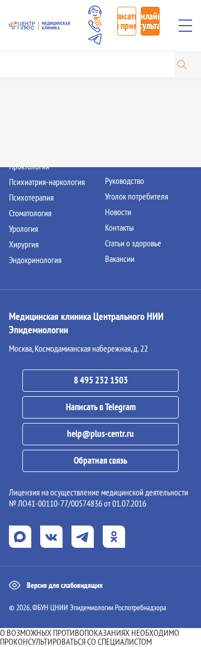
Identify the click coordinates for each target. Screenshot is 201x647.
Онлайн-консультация (150, 21)
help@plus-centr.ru (100, 433)
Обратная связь (100, 460)
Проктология (29, 166)
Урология (23, 228)
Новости (118, 211)
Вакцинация (123, 119)
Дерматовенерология (43, 88)
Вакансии (120, 258)
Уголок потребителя (136, 196)
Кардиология (29, 119)
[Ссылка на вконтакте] (51, 537)
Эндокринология (35, 259)
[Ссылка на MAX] (20, 537)
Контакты (119, 227)
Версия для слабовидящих (65, 585)
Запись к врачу (128, 88)
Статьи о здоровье (133, 243)
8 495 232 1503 (101, 380)
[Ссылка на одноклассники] (114, 537)
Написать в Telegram (101, 407)
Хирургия (24, 244)
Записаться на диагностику (147, 103)
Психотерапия (31, 197)
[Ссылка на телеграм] (82, 537)
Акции (115, 134)
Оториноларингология (44, 134)
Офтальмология (34, 150)
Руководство (124, 180)
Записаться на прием (126, 21)
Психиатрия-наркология (47, 181)
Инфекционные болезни (48, 103)
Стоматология (30, 212)
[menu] (185, 25)
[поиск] (182, 64)
